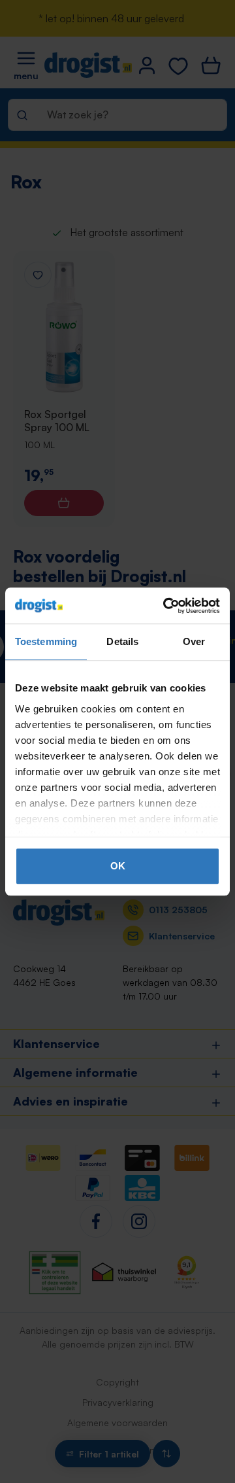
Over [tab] (194, 641)
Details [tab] (122, 641)
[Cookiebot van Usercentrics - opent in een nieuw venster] (166, 605)
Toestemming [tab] (46, 641)
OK (117, 865)
